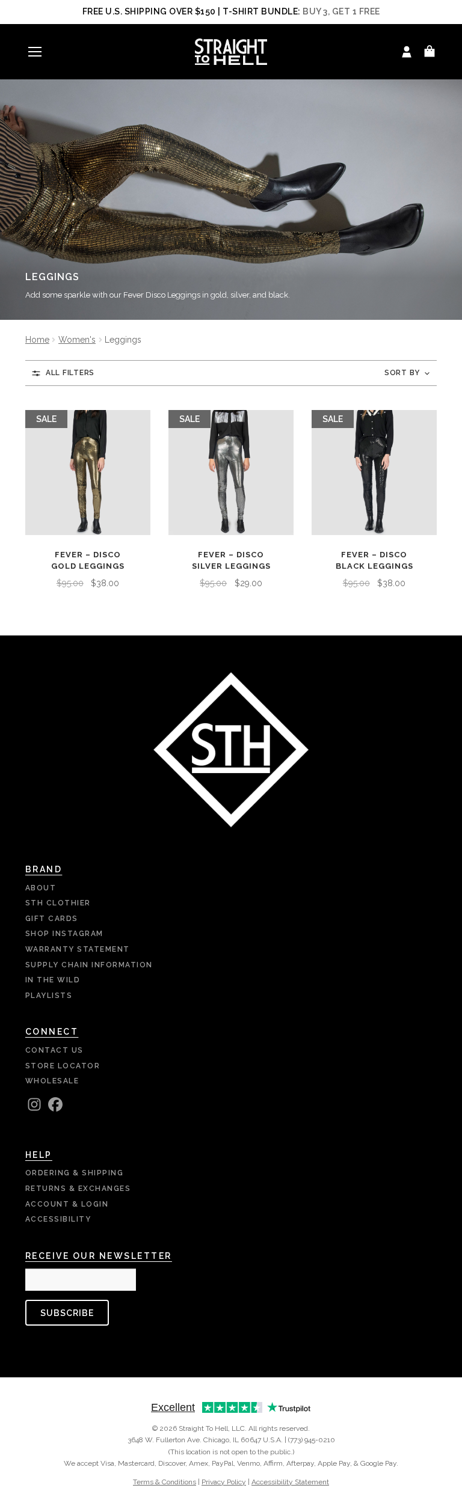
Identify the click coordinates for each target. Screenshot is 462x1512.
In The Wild (53, 980)
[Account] (406, 51)
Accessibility (58, 1219)
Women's (77, 339)
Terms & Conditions (164, 1482)
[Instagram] (34, 1104)
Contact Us (54, 1050)
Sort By (402, 373)
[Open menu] (35, 52)
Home (37, 339)
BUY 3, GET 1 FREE (341, 11)
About (41, 888)
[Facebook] (55, 1104)
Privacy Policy (224, 1482)
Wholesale (52, 1081)
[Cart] (429, 51)
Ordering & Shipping (74, 1173)
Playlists (49, 995)
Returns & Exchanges (78, 1188)
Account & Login (67, 1204)
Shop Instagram (64, 933)
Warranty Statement (77, 949)
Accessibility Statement (290, 1482)
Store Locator (62, 1066)
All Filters (70, 373)
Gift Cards (51, 918)
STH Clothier (58, 903)
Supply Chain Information (89, 965)
